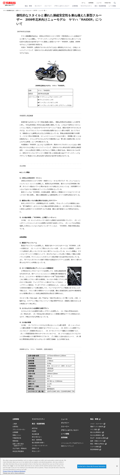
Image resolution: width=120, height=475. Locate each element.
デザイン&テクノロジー (61, 6)
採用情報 (90, 2)
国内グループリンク (67, 446)
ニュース (99, 2)
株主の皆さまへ (37, 437)
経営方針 (35, 428)
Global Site (108, 2)
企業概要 (15, 432)
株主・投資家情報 (100, 6)
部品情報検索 (94, 449)
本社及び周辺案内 (18, 451)
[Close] (117, 466)
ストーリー (48, 6)
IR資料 (34, 431)
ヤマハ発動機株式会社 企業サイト (12, 10)
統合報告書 (35, 434)
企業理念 (15, 426)
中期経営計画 (17, 438)
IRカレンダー (36, 451)
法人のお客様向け (96, 435)
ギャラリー (38, 6)
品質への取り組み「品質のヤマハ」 (18, 444)
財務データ (35, 448)
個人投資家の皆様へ (38, 442)
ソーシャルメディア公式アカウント (72, 443)
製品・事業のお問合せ (97, 443)
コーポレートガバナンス (39, 445)
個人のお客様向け (96, 432)
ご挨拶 (15, 424)
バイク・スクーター (96, 424)
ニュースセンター (27, 10)
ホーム (83, 2)
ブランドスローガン (19, 429)
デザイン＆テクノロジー (70, 430)
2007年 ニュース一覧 (39, 10)
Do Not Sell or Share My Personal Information (91, 466)
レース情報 (112, 6)
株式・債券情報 (37, 440)
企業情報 (75, 6)
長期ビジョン (17, 435)
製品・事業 (28, 6)
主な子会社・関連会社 (20, 448)
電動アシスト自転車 (96, 426)
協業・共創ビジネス (96, 441)
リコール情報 (94, 446)
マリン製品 (93, 429)
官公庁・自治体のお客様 (98, 438)
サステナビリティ (86, 6)
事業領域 (15, 441)
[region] (60, 466)
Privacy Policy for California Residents (14, 471)
